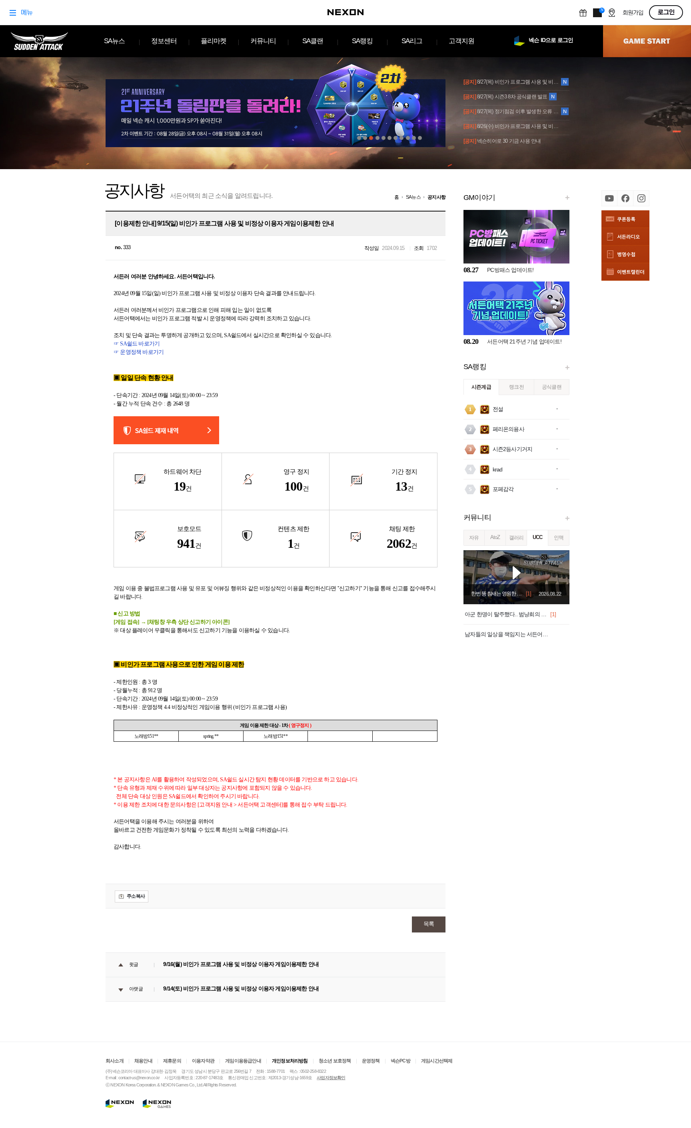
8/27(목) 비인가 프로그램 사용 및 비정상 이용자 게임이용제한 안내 (511, 82)
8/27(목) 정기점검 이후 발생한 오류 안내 (511, 111)
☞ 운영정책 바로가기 (139, 352)
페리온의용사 (508, 429)
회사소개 (115, 1061)
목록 (428, 923)
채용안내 (143, 1061)
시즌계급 (481, 387)
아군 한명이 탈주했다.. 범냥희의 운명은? (507, 614)
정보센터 (164, 41)
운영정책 (371, 1061)
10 (414, 138)
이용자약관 (203, 1061)
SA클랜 (313, 41)
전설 (498, 409)
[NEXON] (120, 1103)
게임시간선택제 (436, 1061)
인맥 (558, 538)
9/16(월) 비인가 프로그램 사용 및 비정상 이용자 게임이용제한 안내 (241, 964)
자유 (474, 538)
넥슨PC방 (400, 1061)
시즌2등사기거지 (513, 449)
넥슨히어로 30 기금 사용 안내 (502, 141)
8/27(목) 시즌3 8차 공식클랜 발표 (505, 97)
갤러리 (516, 538)
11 (420, 138)
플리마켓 (214, 41)
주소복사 (136, 896)
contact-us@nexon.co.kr (139, 1077)
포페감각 (503, 489)
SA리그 (412, 41)
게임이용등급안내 (243, 1061)
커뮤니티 (263, 41)
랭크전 (516, 387)
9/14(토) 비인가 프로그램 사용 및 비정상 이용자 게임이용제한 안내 (241, 988)
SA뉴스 (114, 41)
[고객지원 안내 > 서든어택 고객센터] (240, 805)
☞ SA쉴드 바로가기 (137, 344)
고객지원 (462, 41)
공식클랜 (551, 387)
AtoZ (495, 537)
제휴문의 (172, 1061)
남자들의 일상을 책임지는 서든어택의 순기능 (507, 634)
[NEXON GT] (162, 1103)
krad (498, 469)
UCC (538, 537)
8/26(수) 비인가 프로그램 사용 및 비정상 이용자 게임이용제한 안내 (511, 126)
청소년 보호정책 (335, 1061)
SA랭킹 (362, 41)
